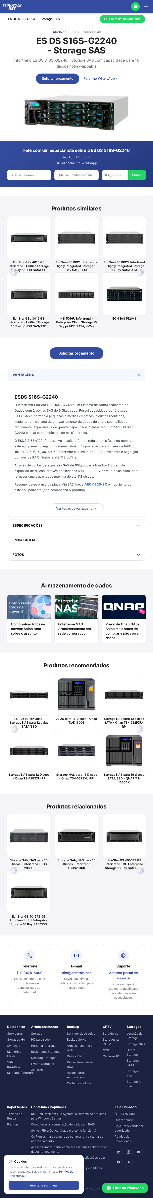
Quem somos (124, 1120)
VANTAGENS (23, 375)
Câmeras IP (111, 1056)
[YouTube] (139, 1152)
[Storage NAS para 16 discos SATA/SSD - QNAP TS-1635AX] (124, 750)
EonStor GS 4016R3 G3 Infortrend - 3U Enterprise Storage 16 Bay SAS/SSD (28, 920)
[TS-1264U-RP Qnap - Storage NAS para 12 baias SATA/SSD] (29, 694)
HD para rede (40, 1039)
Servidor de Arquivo (81, 1033)
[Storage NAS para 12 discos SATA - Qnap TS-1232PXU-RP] (124, 694)
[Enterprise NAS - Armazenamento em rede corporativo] (76, 607)
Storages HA (16, 1039)
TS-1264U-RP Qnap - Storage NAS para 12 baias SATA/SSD (29, 722)
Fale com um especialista (122, 19)
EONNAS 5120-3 (124, 318)
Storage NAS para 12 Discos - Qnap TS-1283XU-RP (29, 776)
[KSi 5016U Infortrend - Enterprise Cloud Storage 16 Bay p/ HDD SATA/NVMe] (76, 293)
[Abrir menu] (146, 6)
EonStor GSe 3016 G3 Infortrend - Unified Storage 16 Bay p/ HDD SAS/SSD (29, 322)
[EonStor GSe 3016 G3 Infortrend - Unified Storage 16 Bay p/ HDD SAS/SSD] (28, 293)
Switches (13, 1046)
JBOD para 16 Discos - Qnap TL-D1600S (76, 721)
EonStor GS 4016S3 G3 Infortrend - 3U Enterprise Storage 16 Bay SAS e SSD (124, 864)
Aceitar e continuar (44, 1185)
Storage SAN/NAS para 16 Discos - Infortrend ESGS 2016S (29, 864)
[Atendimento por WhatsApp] (135, 6)
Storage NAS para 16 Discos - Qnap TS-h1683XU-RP (76, 776)
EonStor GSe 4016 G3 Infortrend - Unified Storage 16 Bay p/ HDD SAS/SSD (29, 266)
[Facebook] (119, 1162)
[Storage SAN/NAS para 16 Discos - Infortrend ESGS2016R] (76, 835)
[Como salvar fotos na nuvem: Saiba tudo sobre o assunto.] (29, 607)
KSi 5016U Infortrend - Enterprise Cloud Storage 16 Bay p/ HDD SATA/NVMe (76, 322)
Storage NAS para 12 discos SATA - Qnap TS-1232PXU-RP (124, 722)
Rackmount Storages (45, 1052)
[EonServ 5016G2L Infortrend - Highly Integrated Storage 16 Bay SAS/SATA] (124, 237)
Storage (36, 1033)
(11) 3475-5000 (29, 973)
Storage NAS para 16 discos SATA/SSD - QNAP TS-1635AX (124, 778)
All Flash (37, 1070)
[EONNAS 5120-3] (124, 293)
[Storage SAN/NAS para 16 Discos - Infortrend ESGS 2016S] (28, 835)
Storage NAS (136, 1044)
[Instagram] (129, 1152)
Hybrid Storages (42, 1064)
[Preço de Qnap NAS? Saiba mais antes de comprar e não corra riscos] (124, 607)
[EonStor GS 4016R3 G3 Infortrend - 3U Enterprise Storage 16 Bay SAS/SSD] (28, 891)
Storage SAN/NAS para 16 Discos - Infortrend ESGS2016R (76, 864)
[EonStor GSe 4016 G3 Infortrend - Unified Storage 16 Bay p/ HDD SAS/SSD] (28, 237)
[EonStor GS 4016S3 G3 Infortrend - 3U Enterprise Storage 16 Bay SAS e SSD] (124, 835)
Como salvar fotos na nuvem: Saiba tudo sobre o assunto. (28, 628)
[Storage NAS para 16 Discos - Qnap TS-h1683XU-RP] (76, 750)
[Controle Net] (12, 6)
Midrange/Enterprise (21, 1073)
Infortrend (59, 32)
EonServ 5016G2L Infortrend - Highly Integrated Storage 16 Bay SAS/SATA (124, 266)
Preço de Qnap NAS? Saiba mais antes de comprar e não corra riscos (122, 631)
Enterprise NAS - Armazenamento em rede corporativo (74, 628)
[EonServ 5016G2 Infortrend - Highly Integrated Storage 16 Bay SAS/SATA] (76, 237)
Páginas (12, 1124)
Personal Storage (43, 1046)
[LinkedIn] (119, 1152)
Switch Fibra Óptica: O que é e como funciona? (64, 1130)
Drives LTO (74, 1056)
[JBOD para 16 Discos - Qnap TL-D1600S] (76, 694)
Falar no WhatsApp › (100, 78)
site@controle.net (76, 973)
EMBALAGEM (24, 540)
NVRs (107, 1050)
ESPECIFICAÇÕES (28, 525)
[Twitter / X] (129, 1162)
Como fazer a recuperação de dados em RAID (63, 1124)
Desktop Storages (43, 1058)
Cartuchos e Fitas (79, 1083)
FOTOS (18, 555)
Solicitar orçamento (57, 78)
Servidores (15, 1033)
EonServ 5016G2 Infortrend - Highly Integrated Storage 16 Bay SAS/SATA (76, 266)
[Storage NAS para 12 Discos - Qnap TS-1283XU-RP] (29, 750)
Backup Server (77, 1039)
